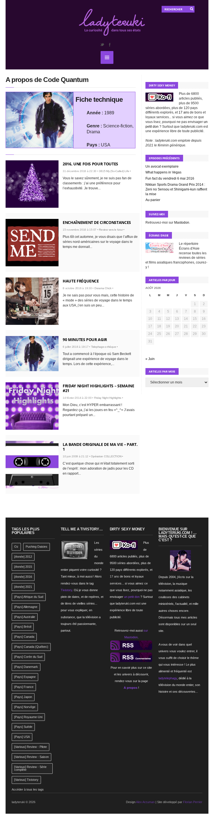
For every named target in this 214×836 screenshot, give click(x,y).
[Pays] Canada (24, 636)
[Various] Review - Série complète (30, 768)
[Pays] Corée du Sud (28, 656)
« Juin (150, 359)
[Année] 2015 (23, 566)
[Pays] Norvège (24, 707)
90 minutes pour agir (85, 339)
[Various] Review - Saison (31, 756)
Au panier (152, 200)
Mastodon (181, 222)
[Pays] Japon (23, 697)
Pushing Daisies (36, 546)
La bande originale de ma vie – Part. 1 (100, 447)
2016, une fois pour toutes (90, 163)
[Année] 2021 (23, 586)
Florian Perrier (192, 802)
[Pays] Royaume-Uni (28, 717)
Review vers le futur (111, 229)
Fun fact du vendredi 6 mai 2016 (169, 178)
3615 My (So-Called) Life (114, 171)
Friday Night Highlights (107, 397)
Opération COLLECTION (106, 456)
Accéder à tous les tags (28, 789)
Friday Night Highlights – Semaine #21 (98, 388)
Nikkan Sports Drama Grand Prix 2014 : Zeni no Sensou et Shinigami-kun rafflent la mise (176, 189)
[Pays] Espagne (25, 676)
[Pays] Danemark (26, 666)
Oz (16, 546)
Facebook (109, 44)
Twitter (102, 44)
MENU (107, 57)
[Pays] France (23, 686)
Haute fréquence (81, 281)
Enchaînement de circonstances (97, 222)
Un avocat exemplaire (162, 166)
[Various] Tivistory (26, 779)
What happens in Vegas (163, 172)
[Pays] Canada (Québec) (31, 646)
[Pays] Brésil (22, 626)
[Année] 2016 (23, 576)
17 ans (184, 112)
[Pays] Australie (24, 616)
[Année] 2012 (23, 556)
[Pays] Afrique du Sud (28, 596)
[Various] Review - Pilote (30, 746)
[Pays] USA (22, 736)
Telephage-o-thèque (103, 346)
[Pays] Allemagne (25, 606)
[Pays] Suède (23, 726)
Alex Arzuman (145, 802)
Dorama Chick (102, 288)
